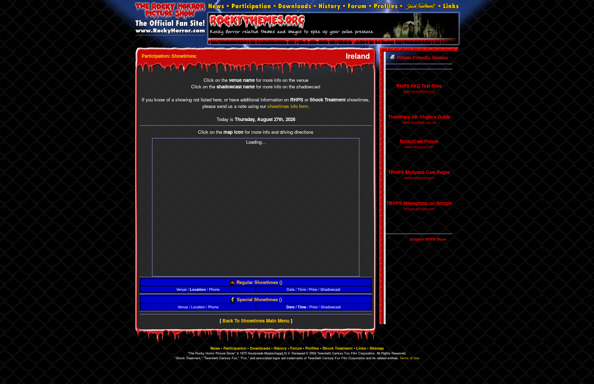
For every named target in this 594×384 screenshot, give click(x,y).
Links (361, 348)
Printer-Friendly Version (422, 57)
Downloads (260, 348)
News (215, 348)
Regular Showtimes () (258, 282)
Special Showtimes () (258, 299)
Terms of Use (409, 357)
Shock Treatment (337, 348)
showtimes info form (287, 106)
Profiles (312, 348)
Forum (296, 348)
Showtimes (183, 56)
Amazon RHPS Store (428, 239)
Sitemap (377, 348)
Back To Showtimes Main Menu (255, 320)
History (280, 348)
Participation (155, 56)
